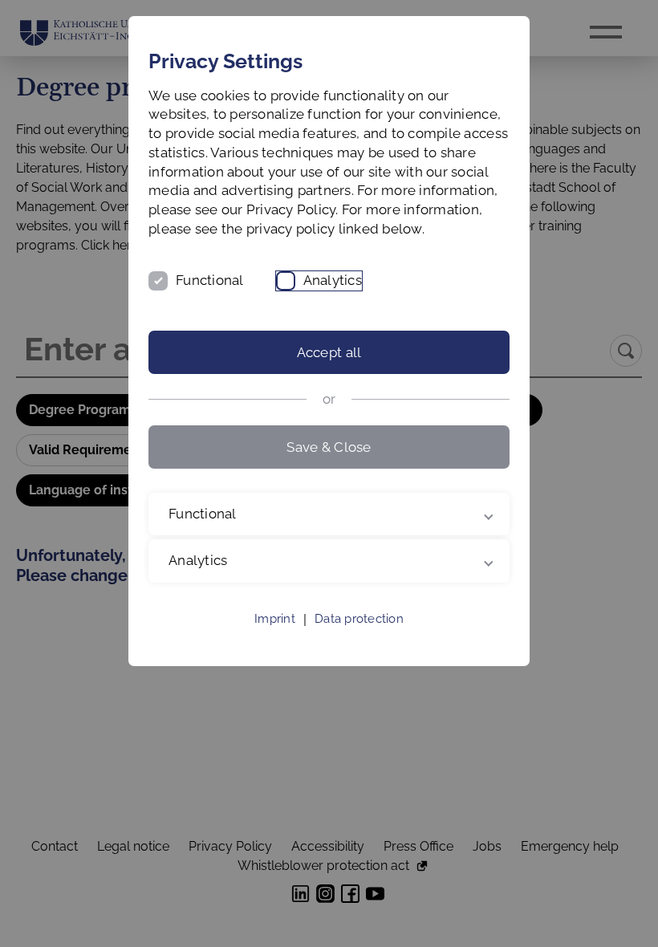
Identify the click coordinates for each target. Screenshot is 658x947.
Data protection (359, 638)
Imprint (274, 638)
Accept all (329, 352)
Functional (210, 280)
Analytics (332, 280)
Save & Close (328, 447)
